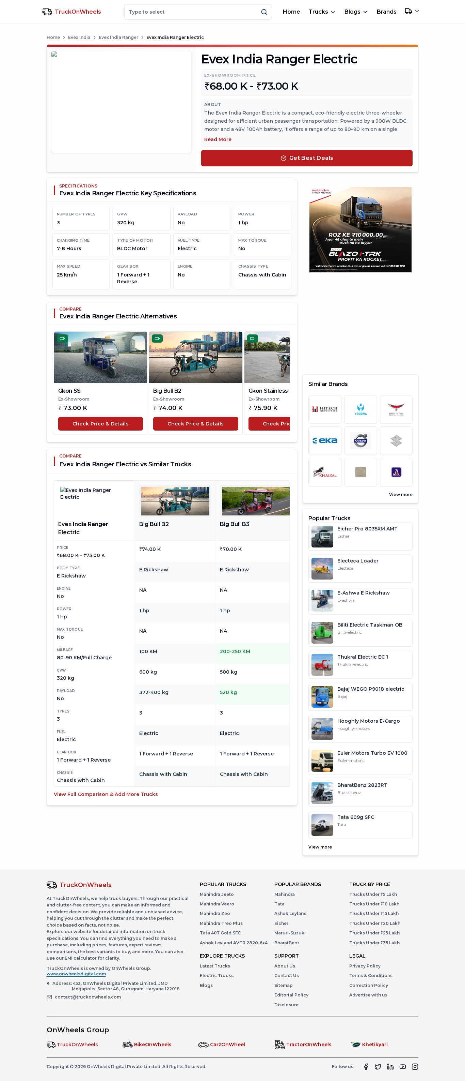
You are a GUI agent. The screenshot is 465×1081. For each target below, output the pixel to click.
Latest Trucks (215, 966)
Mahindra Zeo (215, 913)
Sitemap (283, 985)
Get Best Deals (311, 158)
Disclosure (286, 1004)
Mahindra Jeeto (217, 894)
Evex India (79, 37)
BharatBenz (287, 942)
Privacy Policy (365, 966)
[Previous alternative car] (62, 383)
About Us (284, 966)
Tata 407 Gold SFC (220, 932)
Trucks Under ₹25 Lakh (374, 932)
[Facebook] (366, 1066)
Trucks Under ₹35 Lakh (374, 942)
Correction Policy (368, 985)
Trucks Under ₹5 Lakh (373, 894)
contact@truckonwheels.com (88, 997)
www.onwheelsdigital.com (76, 973)
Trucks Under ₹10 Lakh (374, 903)
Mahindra (284, 894)
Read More (217, 139)
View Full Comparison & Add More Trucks (106, 794)
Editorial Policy (291, 994)
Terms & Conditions (370, 975)
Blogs (206, 985)
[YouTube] (402, 1066)
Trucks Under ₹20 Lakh (374, 923)
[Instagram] (415, 1066)
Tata (279, 903)
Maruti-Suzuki (290, 932)
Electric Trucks (217, 975)
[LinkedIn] (390, 1066)
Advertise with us (368, 994)
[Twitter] (378, 1066)
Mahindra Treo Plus (221, 923)
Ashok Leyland (290, 913)
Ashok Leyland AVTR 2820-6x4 (234, 942)
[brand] (324, 409)
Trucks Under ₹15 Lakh (374, 913)
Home (291, 12)
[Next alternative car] (281, 383)
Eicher (281, 923)
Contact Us (286, 975)
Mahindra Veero (217, 903)
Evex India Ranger (118, 37)
